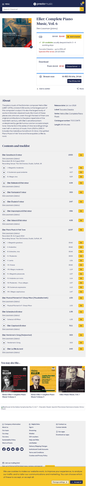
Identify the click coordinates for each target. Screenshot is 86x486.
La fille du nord (17, 349)
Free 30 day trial (74, 81)
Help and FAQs (34, 440)
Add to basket (75, 37)
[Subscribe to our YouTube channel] (22, 449)
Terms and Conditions (36, 452)
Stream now (49, 76)
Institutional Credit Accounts (38, 449)
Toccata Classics (67, 109)
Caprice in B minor (18, 325)
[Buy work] (81, 155)
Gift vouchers (33, 437)
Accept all (77, 482)
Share (82, 89)
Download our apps (62, 435)
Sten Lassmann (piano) (11, 158)
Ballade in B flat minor (20, 183)
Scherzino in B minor (14, 311)
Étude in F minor (17, 201)
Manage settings (59, 482)
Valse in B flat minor (19, 220)
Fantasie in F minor (18, 192)
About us (5, 427)
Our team (5, 430)
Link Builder (33, 443)
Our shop (5, 434)
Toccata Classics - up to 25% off (52, 50)
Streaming (32, 430)
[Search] (82, 9)
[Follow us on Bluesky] (13, 449)
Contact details (61, 427)
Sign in (31, 427)
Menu (7, 4)
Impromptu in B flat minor (21, 211)
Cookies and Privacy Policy (38, 456)
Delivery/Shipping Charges (38, 446)
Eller (4, 155)
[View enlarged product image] (17, 32)
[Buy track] (81, 167)
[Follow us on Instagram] (18, 449)
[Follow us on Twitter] (9, 449)
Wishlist (31, 434)
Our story (5, 437)
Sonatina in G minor (14, 155)
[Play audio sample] (4, 167)
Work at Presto (7, 443)
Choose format (71, 66)
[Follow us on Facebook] (4, 449)
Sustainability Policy (9, 440)
